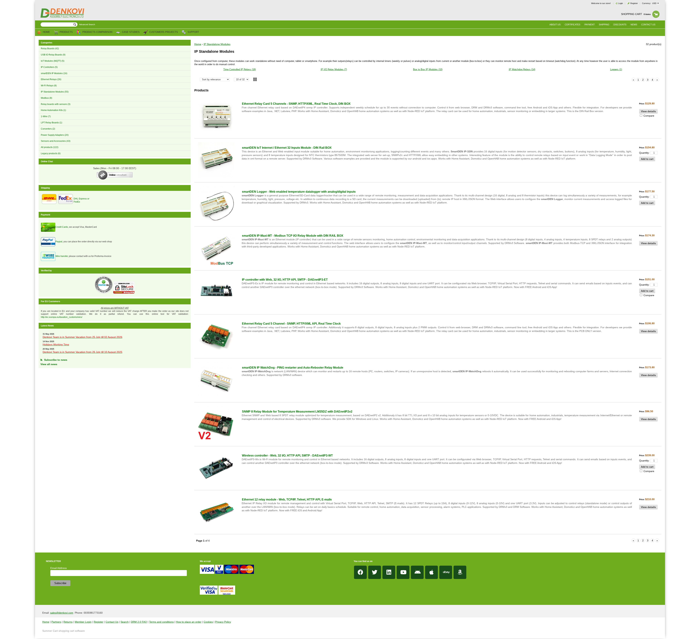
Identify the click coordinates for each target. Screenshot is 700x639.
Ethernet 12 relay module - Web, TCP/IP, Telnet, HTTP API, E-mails (287, 499)
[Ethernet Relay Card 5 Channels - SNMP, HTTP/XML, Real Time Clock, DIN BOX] (216, 116)
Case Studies (130, 32)
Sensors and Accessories (55, 141)
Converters (48, 129)
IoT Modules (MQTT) (52, 61)
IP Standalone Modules (55, 92)
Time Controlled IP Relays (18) (239, 69)
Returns (68, 621)
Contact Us (112, 621)
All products (49, 147)
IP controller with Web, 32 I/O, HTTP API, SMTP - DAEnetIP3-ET (285, 279)
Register (634, 3)
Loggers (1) (616, 69)
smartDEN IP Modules (54, 73)
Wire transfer (61, 256)
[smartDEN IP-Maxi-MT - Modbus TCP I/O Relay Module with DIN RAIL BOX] (216, 248)
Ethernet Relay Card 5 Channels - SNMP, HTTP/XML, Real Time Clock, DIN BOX (296, 103)
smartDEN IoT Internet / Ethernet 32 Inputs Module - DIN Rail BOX (287, 147)
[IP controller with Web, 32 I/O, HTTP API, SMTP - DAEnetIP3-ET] (216, 292)
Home (46, 32)
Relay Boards (50, 48)
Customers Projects (163, 32)
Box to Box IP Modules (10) (427, 69)
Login (620, 3)
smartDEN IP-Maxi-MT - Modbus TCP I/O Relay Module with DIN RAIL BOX (292, 235)
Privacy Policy (223, 621)
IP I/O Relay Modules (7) (334, 69)
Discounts (619, 24)
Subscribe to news (55, 359)
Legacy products (51, 153)
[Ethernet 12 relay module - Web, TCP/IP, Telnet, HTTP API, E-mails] (216, 512)
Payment (589, 24)
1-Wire (46, 116)
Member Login (83, 621)
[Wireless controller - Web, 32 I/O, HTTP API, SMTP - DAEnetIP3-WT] (216, 468)
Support (193, 32)
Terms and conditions (161, 621)
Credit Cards (61, 227)
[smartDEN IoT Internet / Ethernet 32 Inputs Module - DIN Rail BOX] (216, 160)
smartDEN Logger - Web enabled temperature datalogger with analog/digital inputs (299, 191)
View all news (48, 364)
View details (648, 111)
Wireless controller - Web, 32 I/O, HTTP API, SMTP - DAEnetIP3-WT (287, 455)
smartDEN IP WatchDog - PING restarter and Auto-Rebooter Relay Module (292, 367)
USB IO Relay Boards (53, 54)
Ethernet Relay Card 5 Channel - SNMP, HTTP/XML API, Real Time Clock (291, 323)
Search (124, 621)
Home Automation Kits (53, 110)
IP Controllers (49, 67)
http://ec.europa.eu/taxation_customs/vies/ (61, 317)
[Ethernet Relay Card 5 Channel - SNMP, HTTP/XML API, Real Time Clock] (216, 336)
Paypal (58, 241)
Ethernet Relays (51, 79)
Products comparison (97, 32)
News (634, 24)
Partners (56, 621)
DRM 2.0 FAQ (139, 621)
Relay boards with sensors (55, 104)
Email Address (58, 568)
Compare (648, 115)
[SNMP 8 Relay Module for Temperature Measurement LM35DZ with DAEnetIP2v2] (216, 424)
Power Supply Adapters (55, 135)
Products (66, 32)
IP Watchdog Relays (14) (522, 69)
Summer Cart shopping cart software (63, 630)
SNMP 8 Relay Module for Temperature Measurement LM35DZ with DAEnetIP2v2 (297, 411)
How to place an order (188, 621)
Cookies (208, 621)
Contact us (648, 24)
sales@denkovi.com (61, 612)
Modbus (46, 98)
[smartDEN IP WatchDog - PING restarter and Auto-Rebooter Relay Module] (216, 380)
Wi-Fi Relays (49, 85)
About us (555, 24)
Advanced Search (87, 24)
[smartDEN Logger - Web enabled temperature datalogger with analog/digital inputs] (216, 204)
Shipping (604, 24)
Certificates (572, 24)
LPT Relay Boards (51, 122)
